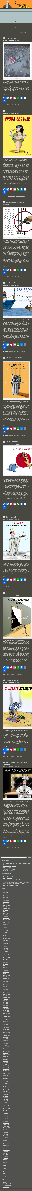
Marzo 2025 (5, 914)
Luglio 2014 (5, 1115)
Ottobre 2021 (5, 976)
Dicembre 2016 (6, 1069)
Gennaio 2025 (6, 918)
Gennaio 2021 (6, 991)
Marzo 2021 (5, 987)
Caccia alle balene (12, 441)
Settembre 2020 (6, 997)
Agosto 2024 (5, 924)
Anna (4, 878)
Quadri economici (11, 593)
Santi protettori (11, 517)
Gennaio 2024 (6, 935)
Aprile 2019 (5, 1024)
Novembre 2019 (6, 1013)
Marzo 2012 (5, 1159)
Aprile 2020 (5, 1005)
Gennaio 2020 (6, 1010)
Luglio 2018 (5, 1038)
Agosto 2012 (5, 1151)
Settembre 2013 (6, 1130)
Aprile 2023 (5, 949)
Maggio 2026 (5, 895)
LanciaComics (16, 2)
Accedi (4, 1182)
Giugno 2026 (5, 894)
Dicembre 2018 (6, 1030)
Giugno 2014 (5, 1116)
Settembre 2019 (6, 1016)
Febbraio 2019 (6, 1027)
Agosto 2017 (5, 1056)
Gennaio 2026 (6, 902)
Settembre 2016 (6, 1073)
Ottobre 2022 (5, 959)
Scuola (4, 1173)
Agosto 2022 (5, 960)
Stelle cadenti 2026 (7, 867)
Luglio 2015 (5, 1096)
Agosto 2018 (5, 1037)
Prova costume (11, 111)
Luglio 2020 (5, 1000)
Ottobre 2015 (5, 1091)
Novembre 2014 (6, 1108)
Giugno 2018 (5, 1040)
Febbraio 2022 (6, 970)
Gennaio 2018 (6, 1048)
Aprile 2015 (5, 1100)
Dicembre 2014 (6, 1107)
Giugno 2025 (5, 910)
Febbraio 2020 (6, 1008)
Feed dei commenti (7, 1185)
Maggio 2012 (5, 1156)
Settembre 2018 (6, 1035)
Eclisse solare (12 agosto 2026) (9, 866)
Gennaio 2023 (6, 954)
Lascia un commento (20, 104)
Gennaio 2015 (6, 1105)
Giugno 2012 (5, 1154)
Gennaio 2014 (6, 1124)
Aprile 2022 (5, 967)
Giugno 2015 (5, 1097)
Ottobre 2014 (5, 1110)
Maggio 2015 (5, 1099)
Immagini (16, 15)
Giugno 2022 (5, 964)
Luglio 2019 (5, 1019)
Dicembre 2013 (6, 1126)
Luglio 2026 (5, 892)
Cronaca (10, 104)
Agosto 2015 (5, 1094)
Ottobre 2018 (5, 1033)
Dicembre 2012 (6, 1145)
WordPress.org (6, 1187)
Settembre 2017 (6, 1054)
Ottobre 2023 (5, 940)
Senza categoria (6, 1174)
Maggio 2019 (5, 1022)
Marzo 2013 (5, 1140)
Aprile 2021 (5, 986)
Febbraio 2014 (6, 1123)
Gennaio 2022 (6, 972)
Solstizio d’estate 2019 (13, 680)
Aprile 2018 (5, 1043)
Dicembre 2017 (6, 1049)
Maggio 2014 (5, 1118)
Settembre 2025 (6, 908)
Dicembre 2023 (6, 937)
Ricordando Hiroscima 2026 (9, 869)
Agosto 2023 (5, 943)
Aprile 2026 (5, 897)
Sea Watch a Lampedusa (14, 283)
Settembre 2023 (6, 941)
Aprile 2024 (5, 930)
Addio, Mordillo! (11, 38)
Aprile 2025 (5, 913)
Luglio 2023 (5, 944)
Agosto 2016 (5, 1075)
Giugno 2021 (5, 983)
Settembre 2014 (6, 1111)
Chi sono (16, 21)
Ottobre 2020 (5, 995)
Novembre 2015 (6, 1089)
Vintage (4, 1176)
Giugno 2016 (5, 1078)
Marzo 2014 (5, 1121)
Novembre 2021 (6, 975)
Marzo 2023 (5, 951)
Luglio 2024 (5, 925)
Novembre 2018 (6, 1032)
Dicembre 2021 (6, 973)
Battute (16, 18)
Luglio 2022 (5, 962)
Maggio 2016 (5, 1080)
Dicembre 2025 (6, 903)
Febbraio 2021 (6, 989)
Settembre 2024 (6, 922)
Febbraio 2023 (6, 952)
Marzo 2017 (5, 1064)
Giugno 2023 (5, 946)
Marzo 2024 (5, 932)
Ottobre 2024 (5, 921)
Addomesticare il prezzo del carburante (22, 880)
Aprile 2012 (5, 1158)
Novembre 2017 (6, 1051)
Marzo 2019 (5, 1026)
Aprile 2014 (5, 1119)
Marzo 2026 (5, 898)
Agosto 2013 (5, 1132)
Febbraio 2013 (6, 1142)
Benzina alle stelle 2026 (8, 870)
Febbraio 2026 (6, 900)
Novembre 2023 (6, 938)
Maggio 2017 (5, 1061)
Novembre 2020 (6, 994)
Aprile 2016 (5, 1081)
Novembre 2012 (6, 1146)
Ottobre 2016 (5, 1072)
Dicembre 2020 (6, 992)
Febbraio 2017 (6, 1065)
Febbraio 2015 (6, 1103)
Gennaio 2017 (6, 1067)
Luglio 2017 (5, 1057)
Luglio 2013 (5, 1134)
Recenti (4, 1171)
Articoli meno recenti (24, 32)
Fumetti (16, 12)
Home (16, 10)
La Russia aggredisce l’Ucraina (17, 883)
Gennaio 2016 (6, 1086)
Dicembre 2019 (6, 1011)
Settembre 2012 (6, 1150)
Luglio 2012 (5, 1153)
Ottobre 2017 (5, 1053)
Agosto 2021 (5, 979)
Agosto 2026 (5, 890)
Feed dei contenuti (7, 1183)
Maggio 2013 (5, 1137)
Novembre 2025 (6, 905)
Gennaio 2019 (6, 1029)
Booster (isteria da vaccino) (13, 885)
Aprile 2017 (5, 1062)
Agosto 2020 (5, 999)
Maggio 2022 (5, 965)
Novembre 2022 (6, 957)
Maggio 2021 (5, 984)
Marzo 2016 (5, 1083)
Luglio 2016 (5, 1076)
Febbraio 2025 (6, 916)
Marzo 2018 (5, 1045)
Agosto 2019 (5, 1018)
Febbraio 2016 (6, 1084)
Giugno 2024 (5, 927)
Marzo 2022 (5, 968)
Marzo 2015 (5, 1102)
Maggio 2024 (5, 929)
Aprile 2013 (5, 1138)
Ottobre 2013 (5, 1129)
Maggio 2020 (5, 1003)
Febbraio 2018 (6, 1046)
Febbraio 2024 (6, 933)
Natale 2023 (10, 876)
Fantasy (10, 196)
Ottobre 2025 (5, 906)
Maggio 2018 (5, 1041)
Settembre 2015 (6, 1092)
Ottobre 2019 (5, 1014)
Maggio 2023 (5, 948)
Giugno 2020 (5, 1002)
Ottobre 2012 (5, 1148)
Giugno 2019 (5, 1021)
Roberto (17, 40)
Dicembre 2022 (6, 956)
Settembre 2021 (6, 978)
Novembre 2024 (6, 919)
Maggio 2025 (5, 911)
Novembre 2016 (6, 1070)
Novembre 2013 (6, 1127)
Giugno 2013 (5, 1135)
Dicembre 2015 (6, 1088)
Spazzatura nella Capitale (14, 357)
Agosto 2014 (5, 1113)
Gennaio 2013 (6, 1143)
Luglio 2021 (5, 981)
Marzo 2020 (5, 1007)
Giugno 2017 (5, 1059)
